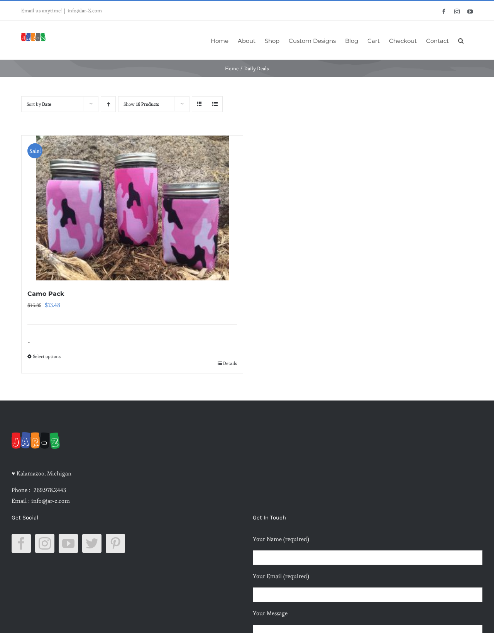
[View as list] (214, 104)
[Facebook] (21, 543)
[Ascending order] (108, 104)
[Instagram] (44, 543)
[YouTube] (68, 543)
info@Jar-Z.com (85, 10)
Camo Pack (45, 293)
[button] (461, 40)
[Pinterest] (115, 543)
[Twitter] (92, 543)
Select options (47, 356)
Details (230, 363)
